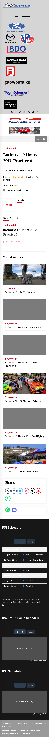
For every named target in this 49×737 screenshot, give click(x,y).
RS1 (17, 599)
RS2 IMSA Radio (26, 599)
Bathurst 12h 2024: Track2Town (23, 401)
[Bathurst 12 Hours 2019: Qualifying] (24, 418)
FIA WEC (29, 581)
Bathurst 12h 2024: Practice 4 (21, 471)
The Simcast (31, 570)
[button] (38, 139)
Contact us (26, 733)
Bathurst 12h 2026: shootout (20, 292)
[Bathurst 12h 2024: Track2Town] (24, 383)
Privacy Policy (33, 730)
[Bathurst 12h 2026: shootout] (24, 274)
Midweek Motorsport (34, 554)
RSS (15, 185)
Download (18, 177)
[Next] (23, 541)
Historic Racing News (34, 560)
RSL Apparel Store (10, 733)
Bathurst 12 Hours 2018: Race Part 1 (24, 327)
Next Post (9, 218)
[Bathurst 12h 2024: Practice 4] (24, 454)
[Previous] (17, 541)
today (30, 541)
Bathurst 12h (10, 148)
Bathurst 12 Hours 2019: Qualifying (24, 436)
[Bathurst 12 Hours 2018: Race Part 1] (24, 309)
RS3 (38, 599)
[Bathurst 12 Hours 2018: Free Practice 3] (24, 345)
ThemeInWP (7, 726)
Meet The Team (18, 730)
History (5, 730)
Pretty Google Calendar (40, 661)
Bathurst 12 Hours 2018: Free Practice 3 (21, 364)
